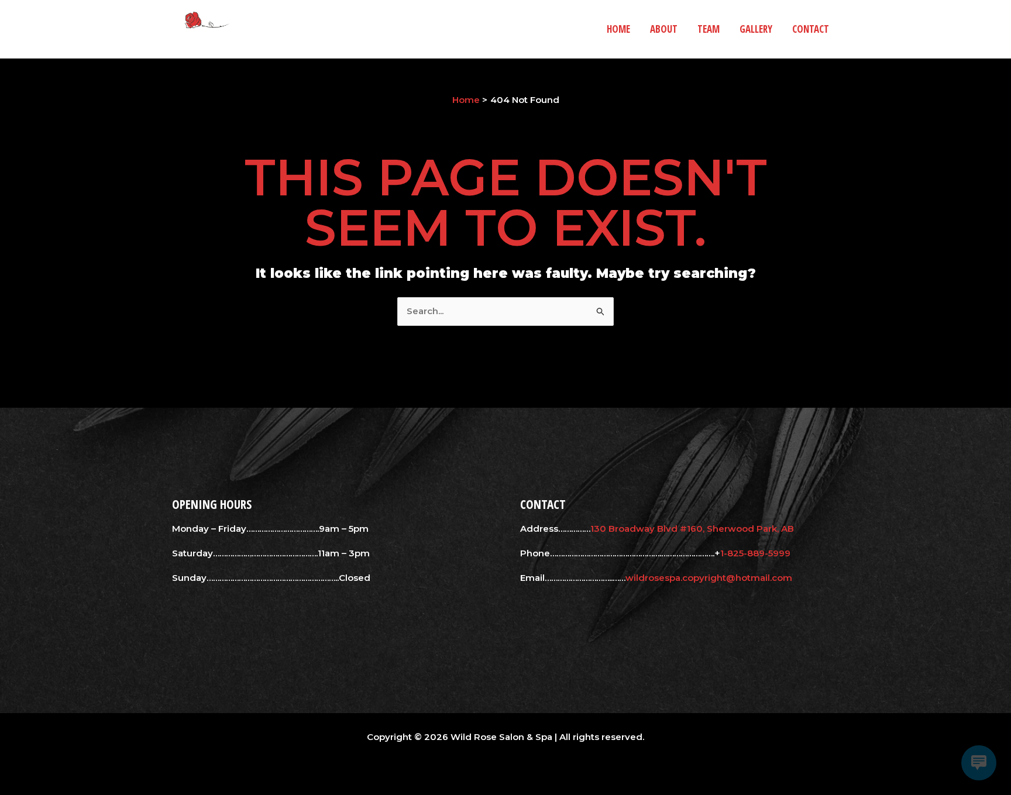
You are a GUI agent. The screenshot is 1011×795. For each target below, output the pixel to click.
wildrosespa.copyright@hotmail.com (708, 577)
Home (618, 29)
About (664, 29)
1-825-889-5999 (755, 553)
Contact (810, 29)
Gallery (756, 29)
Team (708, 29)
